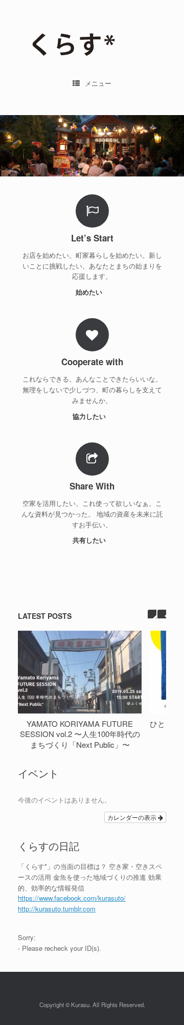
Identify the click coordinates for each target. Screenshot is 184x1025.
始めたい (90, 292)
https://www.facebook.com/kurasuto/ (72, 898)
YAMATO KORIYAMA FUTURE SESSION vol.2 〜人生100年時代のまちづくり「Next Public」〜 (80, 734)
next (161, 614)
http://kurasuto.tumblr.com (57, 908)
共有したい (90, 540)
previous (152, 614)
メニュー (98, 83)
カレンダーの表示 (132, 817)
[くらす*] (92, 41)
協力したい (90, 416)
